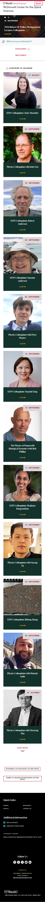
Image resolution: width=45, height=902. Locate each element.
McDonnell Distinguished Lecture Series (22, 769)
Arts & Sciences (12, 822)
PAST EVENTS (21, 55)
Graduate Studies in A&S (15, 826)
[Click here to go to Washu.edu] (11, 893)
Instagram (14, 862)
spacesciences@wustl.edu (22, 878)
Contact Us (27, 808)
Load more (22, 748)
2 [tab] (8, 17)
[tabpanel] (22, 26)
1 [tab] (5, 17)
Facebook (18, 862)
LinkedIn (30, 862)
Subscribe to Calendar (20, 68)
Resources (27, 805)
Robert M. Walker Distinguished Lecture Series (22, 778)
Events (5, 805)
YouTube (26, 862)
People (6, 808)
